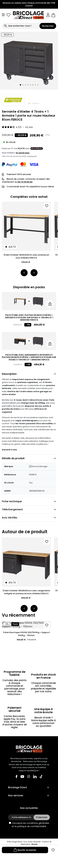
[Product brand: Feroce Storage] (13, 100)
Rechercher (48, 25)
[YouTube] (22, 776)
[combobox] (20, 26)
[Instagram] (28, 776)
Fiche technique (12, 501)
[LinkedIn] (35, 776)
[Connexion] (48, 15)
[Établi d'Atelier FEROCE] (20, 301)
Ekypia (34, 844)
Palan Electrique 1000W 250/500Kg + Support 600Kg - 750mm (26, 634)
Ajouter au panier (26, 849)
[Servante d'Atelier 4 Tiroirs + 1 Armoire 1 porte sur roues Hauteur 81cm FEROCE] (38, 301)
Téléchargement (12, 509)
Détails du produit (13, 458)
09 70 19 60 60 (24, 181)
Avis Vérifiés (9, 517)
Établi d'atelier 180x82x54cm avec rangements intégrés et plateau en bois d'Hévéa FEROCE (26, 592)
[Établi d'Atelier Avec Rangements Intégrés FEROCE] (20, 341)
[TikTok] (41, 776)
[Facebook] (16, 776)
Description (9, 374)
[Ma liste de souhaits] (8, 15)
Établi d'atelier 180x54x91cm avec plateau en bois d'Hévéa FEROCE (26, 256)
